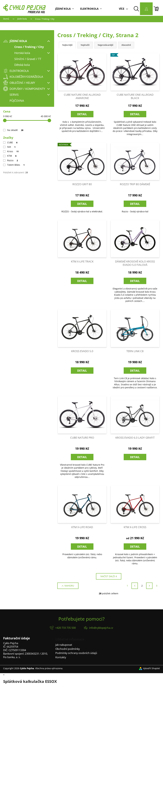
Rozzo (12, 160)
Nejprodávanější (105, 44)
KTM (11, 155)
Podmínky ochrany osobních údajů (76, 653)
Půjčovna (17, 101)
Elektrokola (19, 71)
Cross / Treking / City (29, 47)
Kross (13, 151)
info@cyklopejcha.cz (101, 628)
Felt (11, 146)
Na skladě (15, 130)
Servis (14, 94)
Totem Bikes (16, 164)
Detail (82, 114)
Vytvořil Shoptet (151, 668)
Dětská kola (22, 65)
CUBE (12, 142)
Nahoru (69, 585)
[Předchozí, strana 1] (134, 586)
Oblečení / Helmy (22, 83)
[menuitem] (64, 8)
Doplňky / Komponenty (27, 89)
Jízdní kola (18, 41)
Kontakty (60, 657)
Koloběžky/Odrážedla (26, 77)
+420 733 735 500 (65, 628)
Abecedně (126, 44)
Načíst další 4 (108, 576)
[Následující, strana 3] (149, 586)
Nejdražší (85, 44)
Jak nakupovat (63, 644)
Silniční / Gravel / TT (27, 59)
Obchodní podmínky (67, 649)
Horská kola (22, 53)
